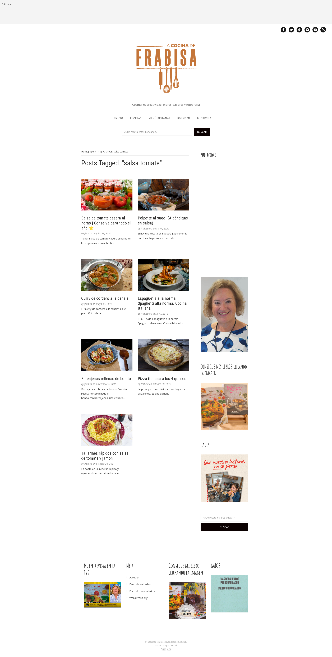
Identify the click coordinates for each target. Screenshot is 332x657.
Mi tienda (204, 118)
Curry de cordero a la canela (104, 298)
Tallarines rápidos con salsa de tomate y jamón (104, 456)
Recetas (136, 118)
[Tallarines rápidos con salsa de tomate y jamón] (106, 430)
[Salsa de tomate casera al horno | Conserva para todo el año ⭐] (106, 194)
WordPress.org (138, 598)
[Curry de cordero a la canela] (106, 275)
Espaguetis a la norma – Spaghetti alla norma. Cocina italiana (162, 303)
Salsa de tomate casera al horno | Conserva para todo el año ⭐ (106, 223)
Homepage (87, 151)
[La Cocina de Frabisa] (166, 68)
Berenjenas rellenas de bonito (106, 378)
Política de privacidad (166, 645)
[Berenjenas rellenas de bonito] (106, 355)
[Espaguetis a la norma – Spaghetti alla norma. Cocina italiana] (163, 275)
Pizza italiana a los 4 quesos (162, 378)
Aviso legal (166, 649)
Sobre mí (183, 118)
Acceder (134, 577)
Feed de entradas (140, 584)
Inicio (118, 118)
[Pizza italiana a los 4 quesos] (163, 355)
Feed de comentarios (142, 591)
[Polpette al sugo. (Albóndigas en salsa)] (163, 194)
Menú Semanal (159, 118)
